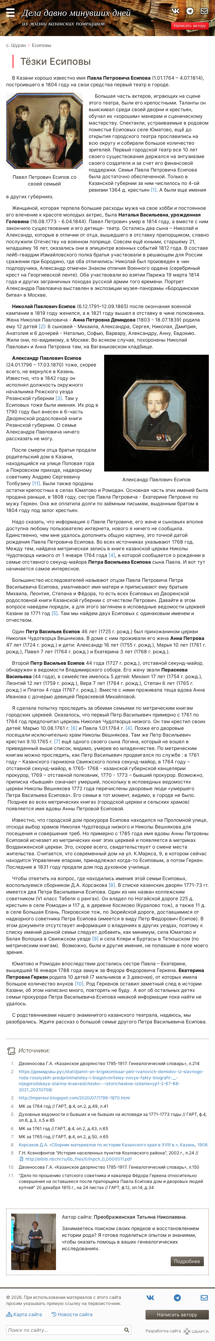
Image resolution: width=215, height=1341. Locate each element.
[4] (112, 555)
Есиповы (41, 45)
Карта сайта (27, 1314)
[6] (74, 728)
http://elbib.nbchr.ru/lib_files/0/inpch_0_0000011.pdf (78, 1159)
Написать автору (190, 25)
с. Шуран (16, 45)
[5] (55, 613)
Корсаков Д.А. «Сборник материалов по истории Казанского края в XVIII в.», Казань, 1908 (113, 1144)
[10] (79, 984)
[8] (112, 885)
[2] (42, 326)
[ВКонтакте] (175, 11)
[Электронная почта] (204, 11)
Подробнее (187, 1261)
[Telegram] (189, 11)
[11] (36, 483)
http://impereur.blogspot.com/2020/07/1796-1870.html (74, 1098)
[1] (153, 190)
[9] (95, 939)
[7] (57, 741)
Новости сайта (75, 1314)
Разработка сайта (163, 1330)
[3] (58, 398)
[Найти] (126, 1330)
